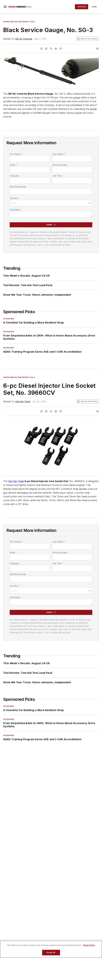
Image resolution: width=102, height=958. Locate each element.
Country (15, 198)
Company (14, 175)
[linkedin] (46, 48)
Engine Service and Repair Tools (19, 22)
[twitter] (51, 48)
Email (13, 165)
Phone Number (59, 165)
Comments (15, 209)
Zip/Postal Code (18, 186)
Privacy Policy (89, 945)
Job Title (57, 175)
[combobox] (51, 203)
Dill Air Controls (23, 38)
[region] (51, 949)
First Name (16, 154)
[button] (5, 7)
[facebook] (41, 48)
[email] (60, 48)
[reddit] (55, 48)
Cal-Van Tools (22, 401)
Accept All (51, 952)
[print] (97, 48)
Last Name (58, 154)
